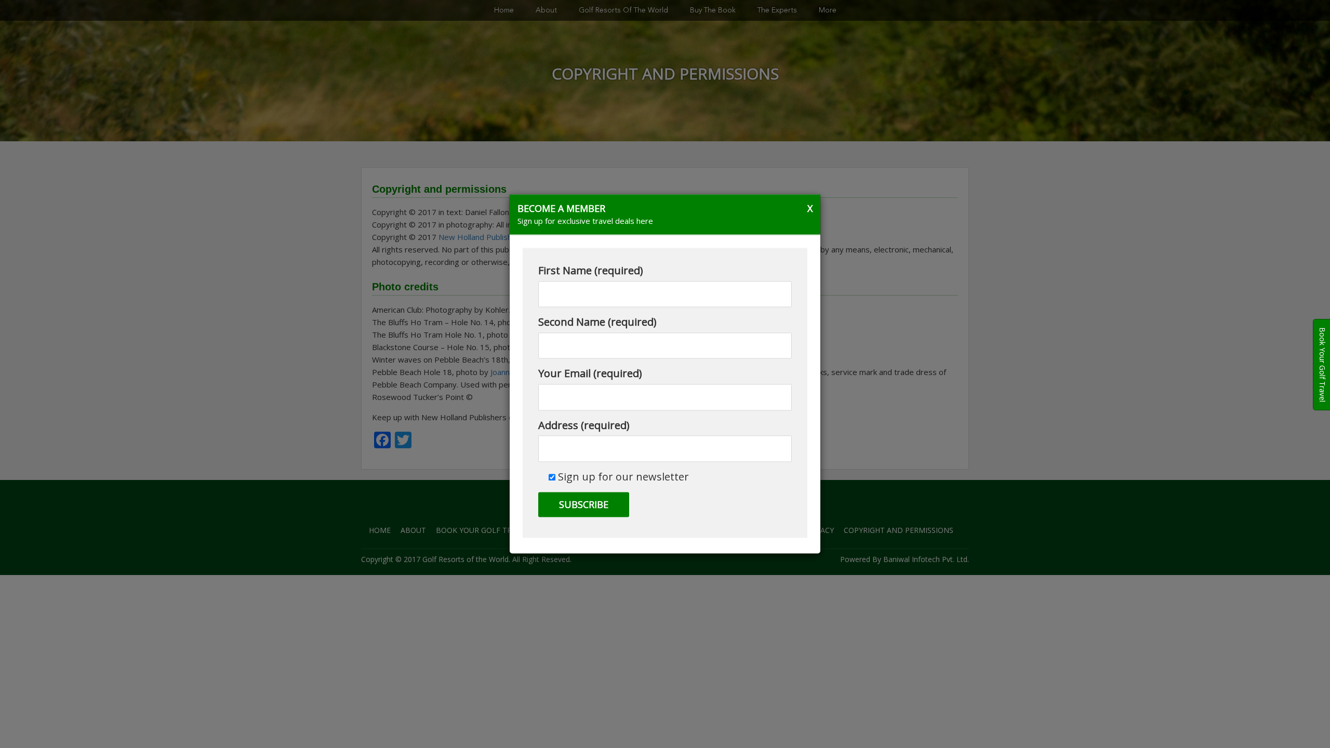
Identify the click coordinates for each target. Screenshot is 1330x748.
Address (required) (584, 425)
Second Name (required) (597, 322)
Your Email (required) (590, 374)
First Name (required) (590, 271)
